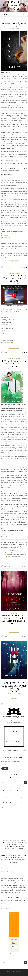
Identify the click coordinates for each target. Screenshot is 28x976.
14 (17, 797)
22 (21, 799)
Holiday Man (7, 237)
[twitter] (12, 973)
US (15, 550)
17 (3, 799)
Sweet (14, 305)
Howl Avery (20, 305)
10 (3, 797)
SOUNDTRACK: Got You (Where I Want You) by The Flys (14, 278)
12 (10, 797)
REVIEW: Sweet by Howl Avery (14, 24)
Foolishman (7, 536)
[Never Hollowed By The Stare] (5, 14)
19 (10, 799)
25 (6, 802)
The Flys (6, 235)
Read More (14, 261)
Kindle (13, 251)
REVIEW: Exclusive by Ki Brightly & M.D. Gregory (14, 363)
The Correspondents (8, 534)
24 (3, 802)
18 (6, 799)
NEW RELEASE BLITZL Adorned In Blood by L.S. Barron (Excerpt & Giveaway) (14, 619)
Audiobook (17, 251)
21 (17, 799)
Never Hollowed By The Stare (14, 5)
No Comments (17, 626)
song (9, 273)
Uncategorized (16, 21)
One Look (9, 533)
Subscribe (5, 768)
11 (6, 797)
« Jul (2, 807)
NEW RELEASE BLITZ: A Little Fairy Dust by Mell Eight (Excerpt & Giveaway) (14, 686)
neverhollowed (7, 267)
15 (21, 797)
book (9, 21)
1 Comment (16, 28)
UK (17, 550)
